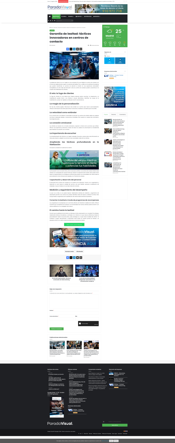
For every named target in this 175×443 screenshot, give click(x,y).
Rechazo (116, 440)
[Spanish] (124, 431)
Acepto (111, 440)
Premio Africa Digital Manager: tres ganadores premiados (97, 389)
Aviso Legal (114, 433)
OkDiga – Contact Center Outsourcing (116, 76)
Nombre (52, 310)
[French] (126, 431)
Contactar (120, 433)
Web (76, 316)
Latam (64, 16)
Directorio (86, 433)
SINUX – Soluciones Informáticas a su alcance (119, 374)
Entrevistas (88, 16)
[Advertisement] (114, 188)
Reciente (113, 114)
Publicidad (125, 433)
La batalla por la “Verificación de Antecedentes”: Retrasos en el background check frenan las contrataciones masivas (119, 167)
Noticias (56, 16)
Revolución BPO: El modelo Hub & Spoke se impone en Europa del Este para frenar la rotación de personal (57, 352)
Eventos (79, 16)
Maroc (71, 16)
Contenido (80, 251)
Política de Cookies (97, 433)
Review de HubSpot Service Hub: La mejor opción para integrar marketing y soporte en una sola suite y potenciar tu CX (119, 155)
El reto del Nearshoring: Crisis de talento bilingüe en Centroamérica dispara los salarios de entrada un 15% (74, 352)
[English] (125, 431)
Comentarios (122, 114)
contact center (70, 251)
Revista (90, 433)
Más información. (105, 440)
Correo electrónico (54, 316)
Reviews (96, 16)
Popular (106, 114)
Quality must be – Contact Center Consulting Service (119, 380)
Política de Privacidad (106, 433)
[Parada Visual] (60, 7)
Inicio (51, 27)
